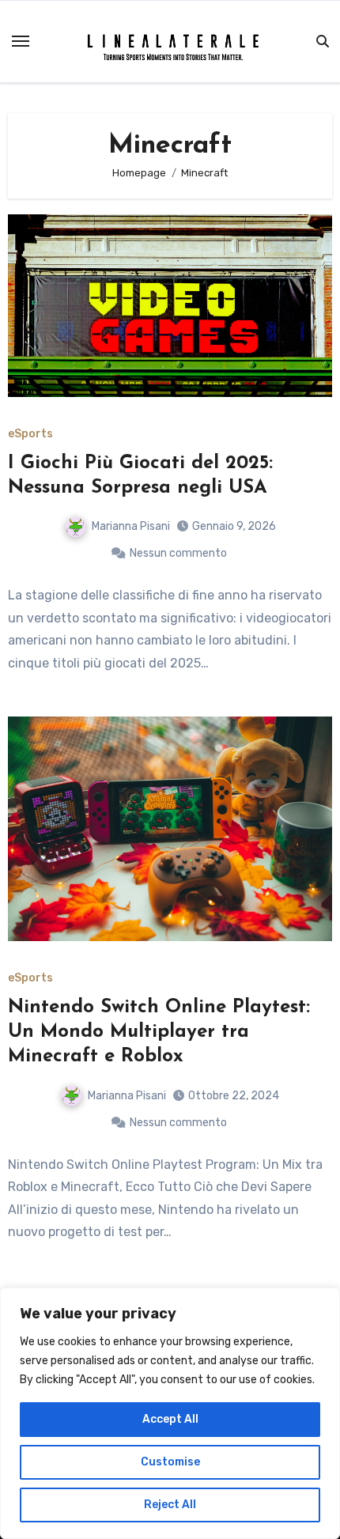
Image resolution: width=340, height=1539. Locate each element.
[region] (170, 1413)
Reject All (170, 1504)
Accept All (170, 1419)
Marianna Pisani (131, 526)
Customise (170, 1462)
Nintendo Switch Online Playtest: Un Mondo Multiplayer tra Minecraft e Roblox (159, 1032)
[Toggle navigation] (20, 41)
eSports (30, 434)
